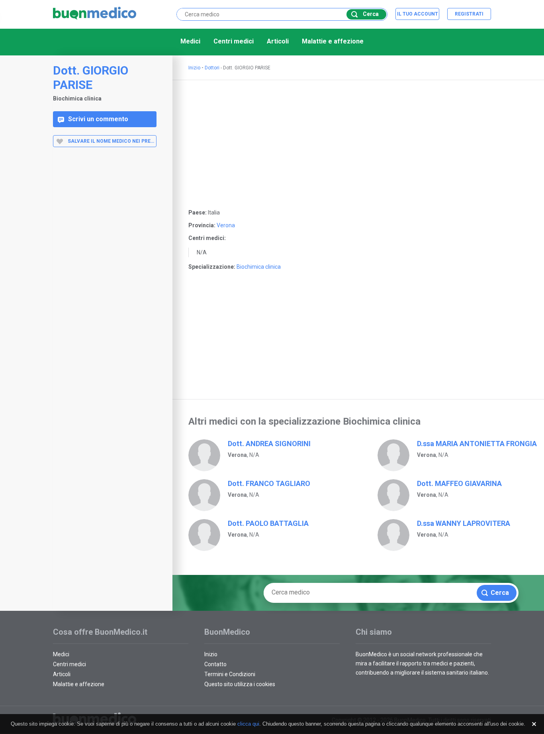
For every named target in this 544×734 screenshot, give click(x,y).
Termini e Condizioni (229, 674)
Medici (190, 41)
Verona (226, 225)
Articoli (278, 41)
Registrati (469, 14)
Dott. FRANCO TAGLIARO (269, 483)
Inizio (194, 68)
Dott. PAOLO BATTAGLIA (268, 523)
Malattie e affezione (333, 41)
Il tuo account (417, 14)
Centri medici (233, 41)
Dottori (212, 68)
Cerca (371, 14)
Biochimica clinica (259, 267)
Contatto (215, 664)
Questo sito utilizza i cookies (239, 684)
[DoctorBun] (95, 13)
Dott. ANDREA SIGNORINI (269, 443)
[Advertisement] (105, 280)
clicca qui (248, 724)
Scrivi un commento (98, 119)
